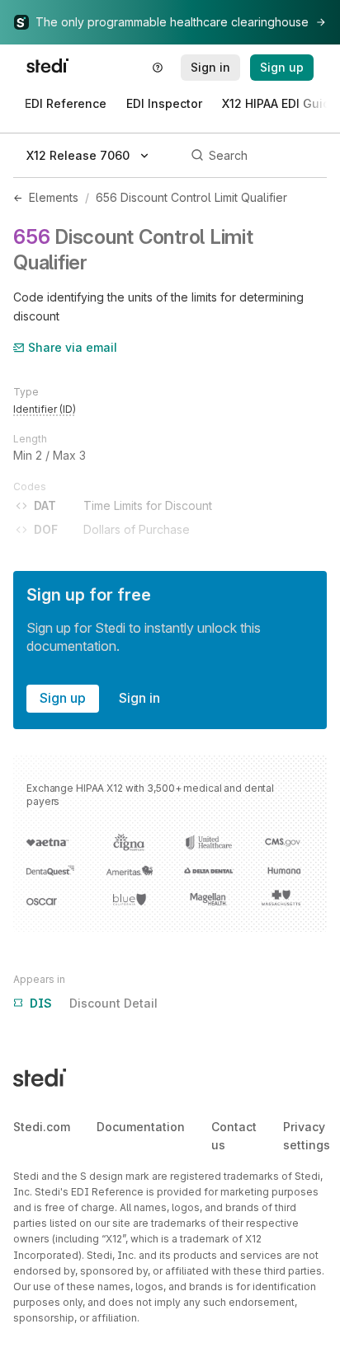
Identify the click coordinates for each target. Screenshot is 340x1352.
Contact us (234, 1136)
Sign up (63, 698)
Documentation (141, 1127)
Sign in (139, 698)
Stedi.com (41, 1127)
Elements (53, 197)
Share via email (72, 347)
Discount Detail (94, 1003)
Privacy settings (306, 1136)
